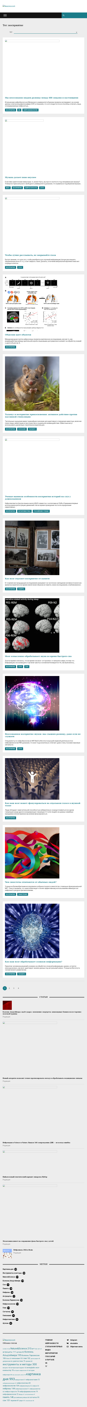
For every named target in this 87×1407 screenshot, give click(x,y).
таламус (32, 429)
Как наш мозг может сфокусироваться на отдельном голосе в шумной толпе (42, 804)
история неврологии (21, 1370)
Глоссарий (50, 1356)
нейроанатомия (33, 1380)
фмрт (22, 1400)
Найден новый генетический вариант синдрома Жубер (25, 1177)
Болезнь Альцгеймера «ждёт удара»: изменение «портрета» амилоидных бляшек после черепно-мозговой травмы (42, 1013)
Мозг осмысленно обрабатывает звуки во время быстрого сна (38, 656)
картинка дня (10, 1269)
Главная (48, 1340)
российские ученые (41, 511)
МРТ (34, 1349)
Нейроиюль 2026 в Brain (23, 1250)
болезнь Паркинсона (13, 1300)
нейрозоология (11, 1304)
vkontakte (74, 1343)
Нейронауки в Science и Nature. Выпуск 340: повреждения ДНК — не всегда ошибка (36, 1142)
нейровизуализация (9, 1383)
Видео (48, 1350)
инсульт (6, 1368)
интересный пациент (18, 1368)
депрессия (8, 1361)
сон (26, 666)
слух (42, 188)
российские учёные (21, 1397)
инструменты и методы (14, 1273)
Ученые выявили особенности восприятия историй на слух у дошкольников (38, 497)
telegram (73, 1340)
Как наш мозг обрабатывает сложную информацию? (33, 961)
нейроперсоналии (22, 1389)
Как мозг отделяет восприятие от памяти (27, 578)
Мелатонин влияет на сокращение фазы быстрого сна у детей (28, 1241)
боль (8, 1358)
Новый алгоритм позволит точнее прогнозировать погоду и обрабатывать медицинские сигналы (42, 1078)
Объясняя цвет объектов (18, 334)
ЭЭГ (39, 1349)
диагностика (19, 1361)
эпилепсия (29, 1400)
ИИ (19, 110)
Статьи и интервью (53, 1347)
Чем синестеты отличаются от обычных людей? (30, 882)
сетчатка (8, 1312)
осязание (22, 429)
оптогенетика (30, 1394)
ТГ (46, 1366)
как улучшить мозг (19, 1375)
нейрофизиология (30, 110)
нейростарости (31, 188)
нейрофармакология (28, 1392)
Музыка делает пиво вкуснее (20, 177)
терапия (15, 1401)
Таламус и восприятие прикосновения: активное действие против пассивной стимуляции (41, 415)
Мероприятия (51, 1353)
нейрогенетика (10, 1319)
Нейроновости (51, 1343)
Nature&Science (10, 1277)
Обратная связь (76, 1347)
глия (6, 1308)
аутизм (7, 1323)
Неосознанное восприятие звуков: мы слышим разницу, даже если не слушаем (43, 735)
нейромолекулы (25, 1386)
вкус (8, 188)
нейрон (35, 1386)
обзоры (22, 1394)
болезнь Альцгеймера (13, 1281)
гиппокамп (8, 1315)
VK (46, 1363)
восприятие (10, 110)
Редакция (6, 1017)
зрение (29, 1361)
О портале (49, 1360)
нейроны (8, 1292)
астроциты (9, 1296)
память (21, 589)
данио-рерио (35, 1358)
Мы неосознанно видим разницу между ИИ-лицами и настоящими (41, 97)
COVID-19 (6, 1349)
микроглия (20, 1380)
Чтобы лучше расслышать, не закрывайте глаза (30, 255)
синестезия (22, 894)
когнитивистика (24, 511)
